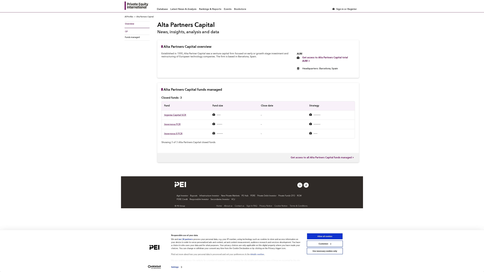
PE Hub (244, 196)
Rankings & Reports (210, 9)
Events (228, 9)
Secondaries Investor (220, 199)
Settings (175, 267)
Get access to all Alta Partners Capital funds (322, 158)
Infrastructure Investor (209, 196)
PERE (252, 196)
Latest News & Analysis (183, 9)
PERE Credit (182, 199)
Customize (323, 244)
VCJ (233, 199)
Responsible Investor (199, 199)
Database (162, 9)
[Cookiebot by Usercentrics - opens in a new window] (154, 267)
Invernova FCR (172, 124)
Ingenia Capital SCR (175, 115)
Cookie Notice (280, 206)
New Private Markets (230, 196)
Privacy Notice (265, 206)
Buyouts (193, 196)
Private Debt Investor (266, 196)
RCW (299, 196)
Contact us (239, 206)
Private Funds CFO (286, 196)
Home (219, 206)
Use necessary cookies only (325, 251)
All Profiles (129, 17)
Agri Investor (182, 196)
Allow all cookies (324, 236)
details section (257, 254)
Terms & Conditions (299, 206)
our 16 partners (185, 239)
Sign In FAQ (252, 206)
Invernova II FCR (173, 134)
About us (228, 206)
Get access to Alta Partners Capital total (325, 59)
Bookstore (240, 9)
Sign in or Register (346, 9)
